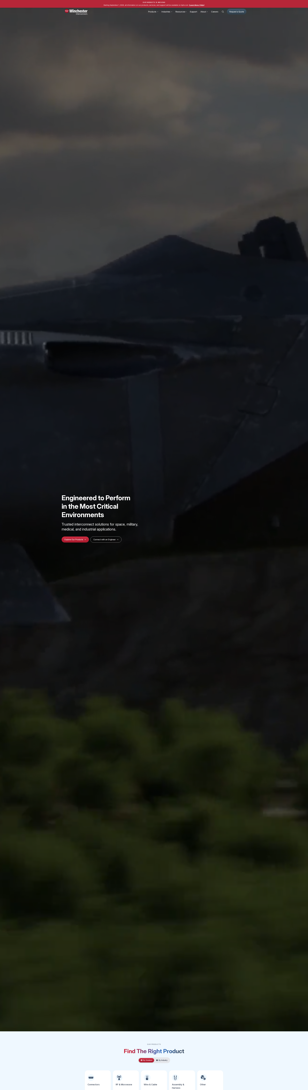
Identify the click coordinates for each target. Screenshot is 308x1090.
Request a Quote (236, 11)
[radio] (146, 1060)
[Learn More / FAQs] (196, 5)
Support (193, 11)
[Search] (223, 11)
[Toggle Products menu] (158, 12)
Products (152, 11)
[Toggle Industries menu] (172, 12)
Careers (214, 11)
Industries (165, 11)
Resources (180, 11)
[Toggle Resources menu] (186, 12)
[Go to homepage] (76, 12)
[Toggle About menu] (207, 12)
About (203, 11)
